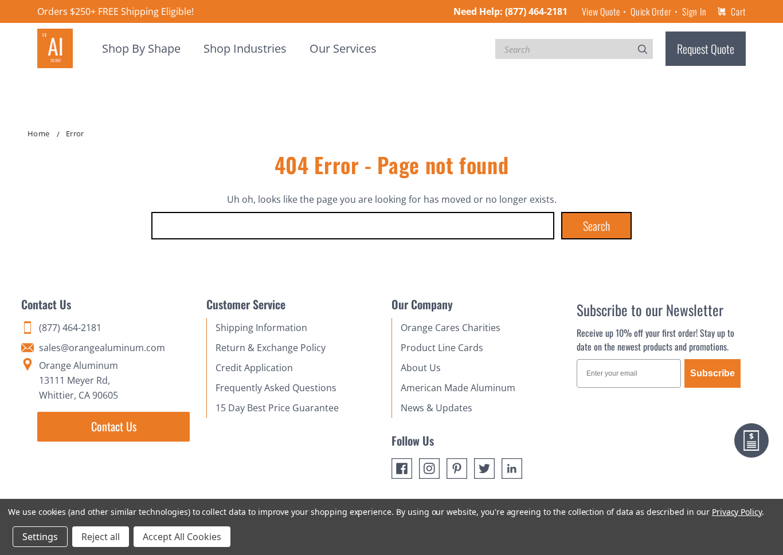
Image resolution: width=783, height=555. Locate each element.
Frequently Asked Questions (276, 387)
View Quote (601, 11)
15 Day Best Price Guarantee (277, 408)
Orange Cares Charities (450, 327)
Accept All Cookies (182, 536)
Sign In (694, 11)
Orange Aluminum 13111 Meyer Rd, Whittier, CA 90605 (78, 380)
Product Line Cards (442, 347)
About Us (421, 367)
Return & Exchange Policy (271, 347)
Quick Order (651, 11)
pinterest (457, 468)
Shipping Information (261, 327)
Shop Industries (245, 48)
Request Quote (705, 48)
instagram (429, 468)
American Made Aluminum (458, 387)
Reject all (100, 536)
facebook (401, 468)
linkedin (512, 468)
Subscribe (712, 373)
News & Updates (436, 408)
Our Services (343, 48)
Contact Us (113, 426)
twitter (484, 468)
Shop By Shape (141, 48)
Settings (40, 536)
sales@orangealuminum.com (102, 347)
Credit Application (254, 367)
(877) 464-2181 (536, 11)
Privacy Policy (737, 511)
